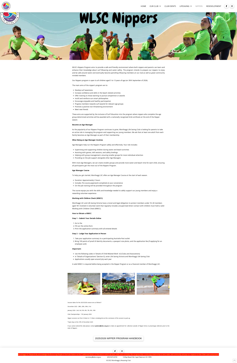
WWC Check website (90, 223)
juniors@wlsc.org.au (102, 326)
